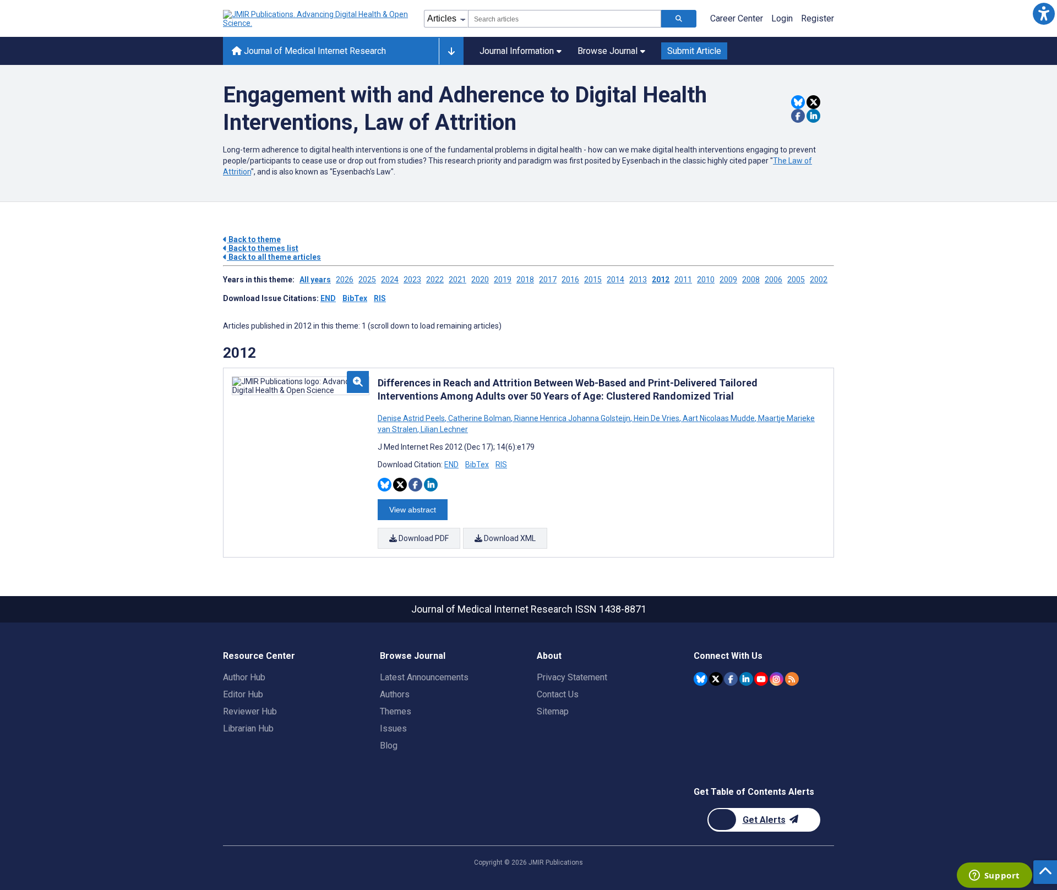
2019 (502, 279)
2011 (683, 279)
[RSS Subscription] (792, 679)
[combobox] (564, 19)
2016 (570, 279)
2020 (480, 279)
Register (817, 18)
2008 (751, 279)
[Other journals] (451, 51)
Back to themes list (262, 248)
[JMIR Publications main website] (316, 19)
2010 (706, 279)
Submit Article (694, 51)
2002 (818, 279)
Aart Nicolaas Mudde (718, 418)
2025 (367, 279)
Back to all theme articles (274, 257)
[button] (1043, 13)
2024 (390, 279)
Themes (395, 711)
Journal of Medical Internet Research (314, 51)
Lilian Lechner (443, 429)
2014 (615, 279)
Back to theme (254, 239)
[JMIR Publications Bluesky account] (700, 679)
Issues (393, 728)
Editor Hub (243, 694)
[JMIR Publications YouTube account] (761, 679)
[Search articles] (678, 19)
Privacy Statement (572, 677)
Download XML (509, 538)
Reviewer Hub (250, 711)
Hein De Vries (656, 418)
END (328, 298)
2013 (638, 279)
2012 (660, 279)
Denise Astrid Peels (412, 418)
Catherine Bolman (479, 418)
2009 (728, 279)
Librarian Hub (248, 728)
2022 (435, 279)
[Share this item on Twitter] (813, 102)
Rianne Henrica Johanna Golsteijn (572, 418)
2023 (412, 279)
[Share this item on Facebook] (798, 116)
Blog (388, 745)
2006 (773, 279)
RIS (380, 298)
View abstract (412, 509)
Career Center (736, 18)
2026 (344, 279)
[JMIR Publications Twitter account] (716, 679)
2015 (593, 279)
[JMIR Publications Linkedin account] (746, 679)
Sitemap (553, 711)
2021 (457, 279)
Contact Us (558, 694)
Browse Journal (607, 51)
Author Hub (244, 677)
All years (315, 279)
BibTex (354, 298)
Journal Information (517, 51)
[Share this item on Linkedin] (813, 116)
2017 (548, 279)
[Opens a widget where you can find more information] (994, 876)
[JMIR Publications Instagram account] (776, 679)
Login (782, 18)
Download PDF (423, 538)
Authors (395, 694)
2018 (525, 279)
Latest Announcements (424, 677)
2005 (796, 279)
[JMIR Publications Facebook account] (731, 679)
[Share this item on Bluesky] (798, 102)
